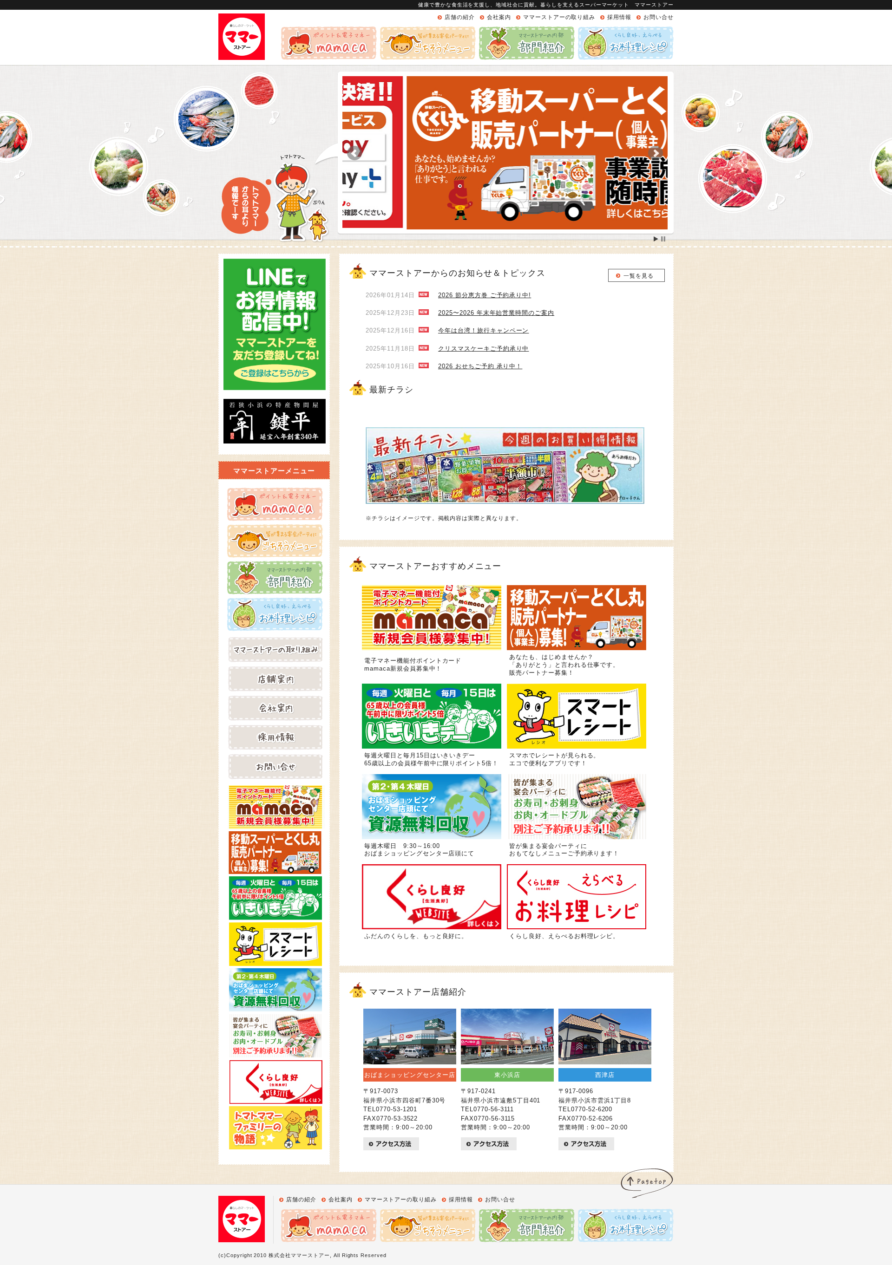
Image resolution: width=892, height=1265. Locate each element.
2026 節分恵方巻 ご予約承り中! (484, 295)
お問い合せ (658, 17)
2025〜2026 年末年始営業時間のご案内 (496, 312)
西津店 (605, 1074)
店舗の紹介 (460, 17)
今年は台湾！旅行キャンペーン (483, 330)
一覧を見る (638, 276)
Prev (354, 153)
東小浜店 (507, 1074)
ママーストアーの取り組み (559, 17)
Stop (663, 238)
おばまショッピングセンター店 (409, 1074)
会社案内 (499, 17)
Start (656, 238)
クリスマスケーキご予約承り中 (483, 348)
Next (655, 153)
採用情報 (619, 17)
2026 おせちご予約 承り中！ (480, 366)
